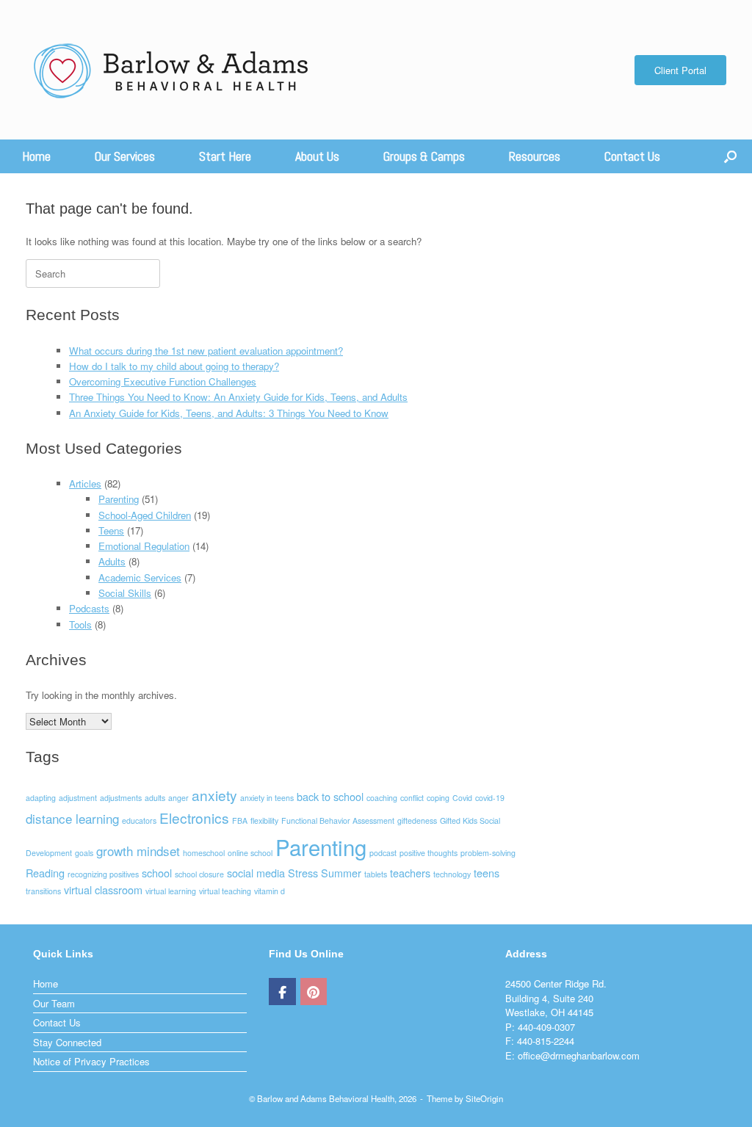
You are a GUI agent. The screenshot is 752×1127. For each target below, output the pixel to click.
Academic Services (139, 577)
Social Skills (124, 593)
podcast (383, 852)
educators (139, 820)
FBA (239, 820)
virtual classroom (103, 889)
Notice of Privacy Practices (91, 1061)
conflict (412, 797)
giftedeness (417, 820)
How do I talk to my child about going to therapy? (174, 366)
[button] (730, 156)
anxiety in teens (267, 797)
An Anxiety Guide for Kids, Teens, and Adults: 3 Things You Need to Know (228, 413)
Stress (303, 872)
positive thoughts (429, 852)
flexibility (264, 820)
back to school (330, 796)
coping (438, 797)
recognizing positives (103, 874)
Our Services (125, 156)
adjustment (78, 797)
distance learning (72, 818)
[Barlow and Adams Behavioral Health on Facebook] (282, 992)
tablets (375, 874)
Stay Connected (67, 1042)
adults (155, 797)
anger (178, 797)
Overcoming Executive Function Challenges (162, 381)
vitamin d (269, 890)
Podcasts (89, 608)
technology (452, 874)
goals (84, 852)
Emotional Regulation (143, 546)
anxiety (214, 795)
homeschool (204, 852)
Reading (45, 872)
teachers (410, 872)
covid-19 (490, 797)
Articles (85, 483)
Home (36, 156)
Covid (462, 797)
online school (250, 852)
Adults (112, 561)
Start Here (225, 156)
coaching (381, 797)
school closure (199, 874)
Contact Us (632, 156)
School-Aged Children (144, 515)
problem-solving (488, 852)
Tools (80, 624)
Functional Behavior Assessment (337, 820)
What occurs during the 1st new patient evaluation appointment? (206, 351)
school (157, 872)
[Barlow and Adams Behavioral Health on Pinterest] (314, 992)
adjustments (121, 797)
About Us (317, 156)
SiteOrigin (484, 1098)
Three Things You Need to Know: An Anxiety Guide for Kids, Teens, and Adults (238, 397)
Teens (111, 530)
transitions (43, 890)
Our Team (54, 1003)
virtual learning (170, 890)
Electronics (194, 817)
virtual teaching (225, 890)
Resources (534, 156)
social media (256, 872)
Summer (341, 872)
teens (486, 872)
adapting (41, 797)
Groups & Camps (424, 156)
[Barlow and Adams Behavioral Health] (172, 69)
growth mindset (138, 850)
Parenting (118, 499)
